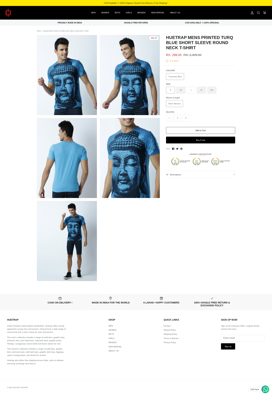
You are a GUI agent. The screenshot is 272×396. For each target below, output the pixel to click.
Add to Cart (201, 130)
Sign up (228, 346)
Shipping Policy (170, 334)
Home (39, 31)
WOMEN (105, 12)
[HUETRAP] (23, 13)
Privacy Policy (170, 342)
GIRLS (129, 12)
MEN (93, 12)
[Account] (251, 12)
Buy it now (200, 140)
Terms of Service (171, 338)
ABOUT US (175, 12)
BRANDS (141, 12)
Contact (167, 326)
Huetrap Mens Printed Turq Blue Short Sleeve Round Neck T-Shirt (66, 31)
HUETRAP (16, 387)
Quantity (170, 112)
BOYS (117, 12)
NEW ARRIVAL (157, 12)
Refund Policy (170, 330)
